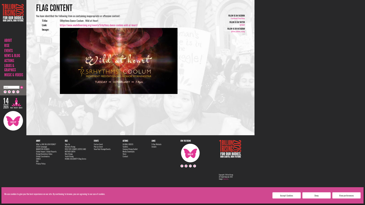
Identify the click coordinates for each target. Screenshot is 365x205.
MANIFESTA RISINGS (42, 149)
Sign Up (13, 121)
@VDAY (242, 25)
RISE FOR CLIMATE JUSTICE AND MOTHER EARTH (75, 150)
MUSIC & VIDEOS (13, 74)
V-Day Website (156, 144)
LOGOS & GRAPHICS (10, 67)
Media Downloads (128, 151)
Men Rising (68, 153)
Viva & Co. (226, 179)
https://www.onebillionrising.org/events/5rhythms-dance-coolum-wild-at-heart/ (99, 25)
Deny (317, 195)
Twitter (9, 91)
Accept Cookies (286, 195)
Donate (154, 146)
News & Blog (12, 55)
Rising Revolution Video (44, 153)
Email (13, 91)
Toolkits (125, 146)
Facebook (5, 91)
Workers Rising (70, 146)
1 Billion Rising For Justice (12, 20)
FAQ (37, 161)
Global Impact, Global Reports (46, 151)
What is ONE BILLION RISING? (46, 144)
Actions (9, 60)
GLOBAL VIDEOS (128, 144)
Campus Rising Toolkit (130, 149)
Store (124, 153)
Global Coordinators (43, 156)
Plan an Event (98, 146)
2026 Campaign (41, 146)
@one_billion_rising (238, 31)
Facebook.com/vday (238, 18)
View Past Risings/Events (102, 149)
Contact (125, 156)
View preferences (346, 195)
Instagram (18, 91)
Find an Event (98, 144)
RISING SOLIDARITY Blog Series (75, 158)
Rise (6, 45)
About (8, 40)
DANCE (38, 158)
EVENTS (8, 50)
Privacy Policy (40, 163)
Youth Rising (69, 156)
